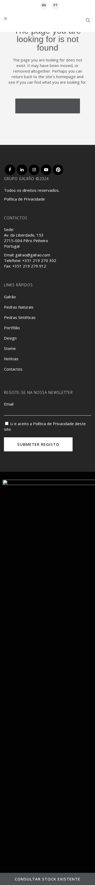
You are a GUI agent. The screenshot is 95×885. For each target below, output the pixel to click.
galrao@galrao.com (32, 254)
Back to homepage (47, 105)
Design (10, 338)
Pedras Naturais (19, 307)
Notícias (11, 358)
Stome (10, 348)
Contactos (13, 369)
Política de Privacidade (24, 199)
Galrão (10, 296)
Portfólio (12, 327)
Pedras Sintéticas (20, 317)
